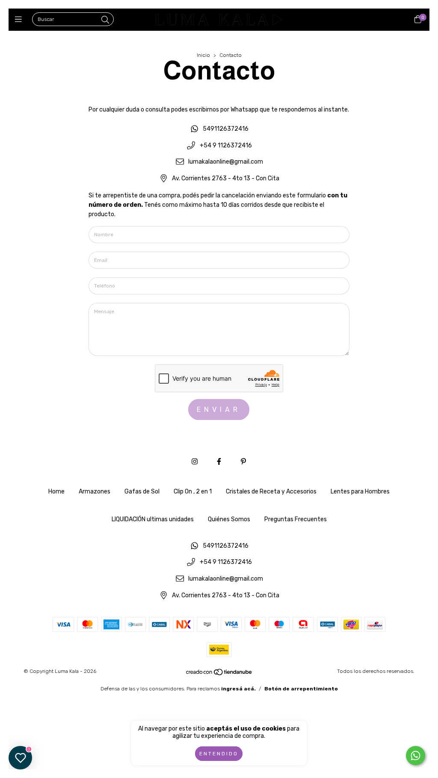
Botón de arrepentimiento (301, 689)
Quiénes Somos (229, 519)
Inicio (203, 55)
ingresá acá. (238, 689)
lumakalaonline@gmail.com (225, 162)
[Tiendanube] (219, 674)
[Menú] (20, 20)
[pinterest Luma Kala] (243, 461)
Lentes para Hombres (360, 491)
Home (56, 491)
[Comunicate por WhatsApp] (415, 755)
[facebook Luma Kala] (219, 461)
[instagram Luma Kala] (194, 461)
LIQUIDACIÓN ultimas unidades (153, 519)
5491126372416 (226, 128)
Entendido (218, 754)
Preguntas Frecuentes (295, 519)
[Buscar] (105, 20)
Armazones (94, 491)
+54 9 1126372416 (226, 145)
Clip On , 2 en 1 (193, 491)
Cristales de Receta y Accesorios (271, 491)
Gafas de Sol (142, 491)
